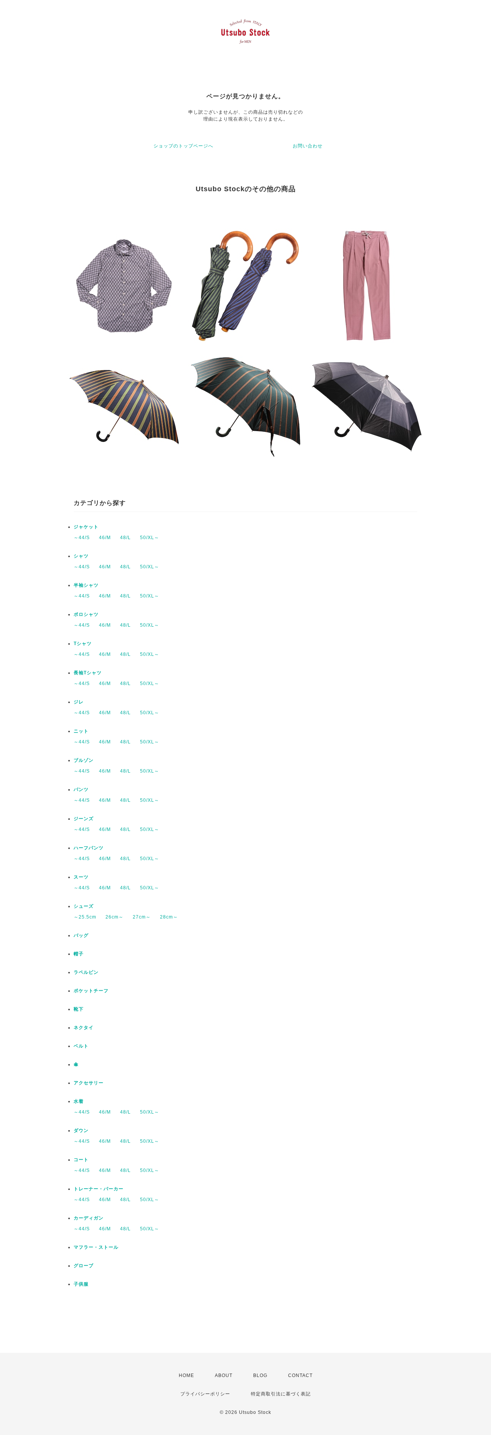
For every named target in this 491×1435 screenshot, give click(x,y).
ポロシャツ (86, 614)
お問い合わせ (308, 146)
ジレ (79, 702)
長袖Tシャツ (88, 672)
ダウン (81, 1130)
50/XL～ (149, 537)
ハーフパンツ (89, 848)
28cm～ (169, 917)
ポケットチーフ (91, 990)
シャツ (81, 556)
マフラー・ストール (96, 1247)
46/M (105, 537)
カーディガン (89, 1218)
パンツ (81, 789)
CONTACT (300, 1375)
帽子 (79, 954)
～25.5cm (85, 917)
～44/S (82, 537)
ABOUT (223, 1375)
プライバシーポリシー (205, 1394)
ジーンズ (84, 818)
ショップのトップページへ (183, 146)
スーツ (81, 877)
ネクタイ (84, 1027)
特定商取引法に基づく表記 (281, 1394)
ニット (81, 731)
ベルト (81, 1046)
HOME (186, 1375)
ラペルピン (86, 972)
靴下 (79, 1009)
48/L (125, 537)
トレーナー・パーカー (99, 1189)
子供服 (81, 1284)
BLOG (260, 1375)
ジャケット (86, 527)
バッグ (81, 935)
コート (81, 1159)
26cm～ (114, 917)
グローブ (84, 1265)
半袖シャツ (86, 585)
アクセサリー (89, 1083)
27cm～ (142, 917)
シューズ (84, 906)
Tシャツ (83, 643)
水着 (79, 1101)
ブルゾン (84, 760)
